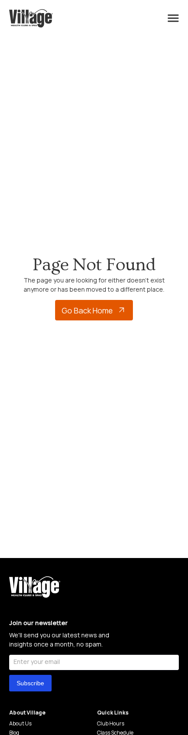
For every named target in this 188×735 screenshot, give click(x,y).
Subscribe (30, 683)
